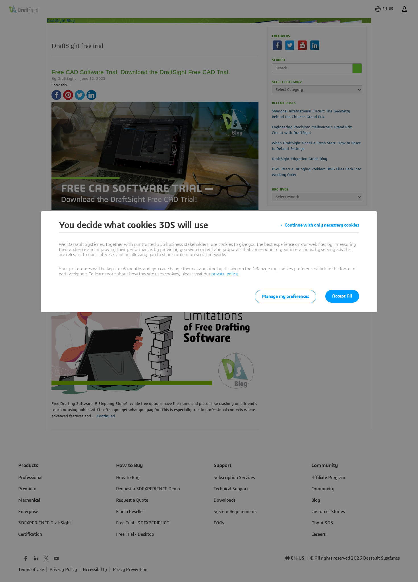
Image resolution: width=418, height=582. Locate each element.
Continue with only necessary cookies (322, 225)
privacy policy (224, 274)
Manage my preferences (285, 296)
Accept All (342, 296)
